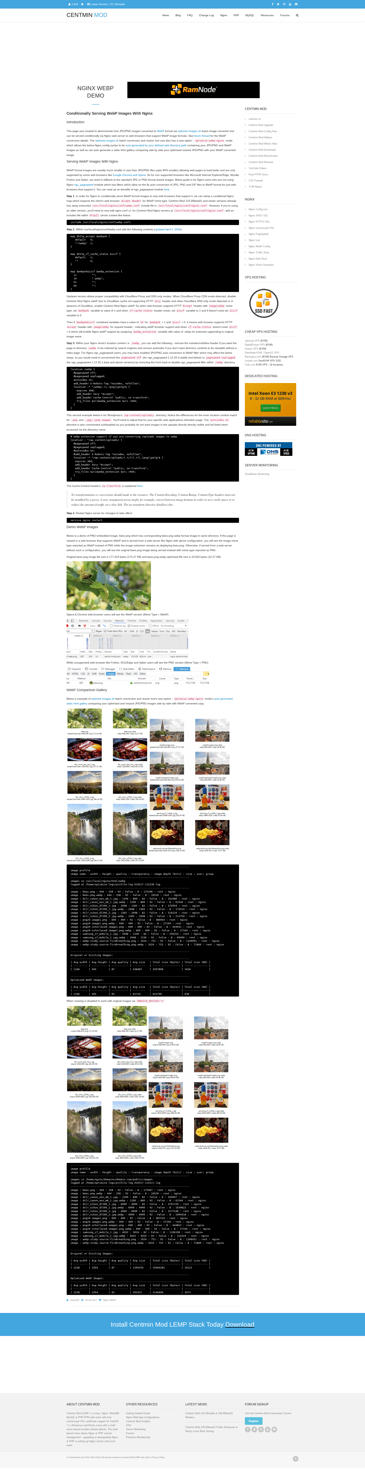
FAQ (190, 15)
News (165, 15)
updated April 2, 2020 (168, 229)
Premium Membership (138, 1437)
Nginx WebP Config (259, 246)
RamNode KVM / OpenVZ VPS (262, 352)
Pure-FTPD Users (258, 174)
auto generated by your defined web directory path (156, 145)
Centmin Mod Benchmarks (263, 155)
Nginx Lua (254, 240)
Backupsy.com (253, 356)
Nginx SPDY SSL (258, 215)
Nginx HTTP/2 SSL (259, 221)
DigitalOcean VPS (255, 344)
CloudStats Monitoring (257, 474)
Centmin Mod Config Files (263, 131)
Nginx (223, 15)
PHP (236, 15)
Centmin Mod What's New (263, 143)
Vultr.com (250, 364)
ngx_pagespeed (84, 184)
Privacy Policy (158, 1457)
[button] (254, 1421)
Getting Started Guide (138, 1413)
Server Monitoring (135, 1429)
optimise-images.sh (189, 131)
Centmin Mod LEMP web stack (136, 1457)
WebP (160, 131)
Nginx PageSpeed (258, 234)
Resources (267, 15)
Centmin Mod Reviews (261, 162)
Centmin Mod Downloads (262, 149)
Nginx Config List (258, 209)
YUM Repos (255, 186)
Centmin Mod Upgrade (261, 125)
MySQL (249, 15)
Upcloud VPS (252, 340)
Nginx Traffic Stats (259, 252)
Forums (285, 15)
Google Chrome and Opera (129, 174)
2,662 (75, 4)
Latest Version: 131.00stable (108, 4)
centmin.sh (255, 119)
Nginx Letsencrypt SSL (261, 227)
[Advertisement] (182, 50)
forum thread (201, 135)
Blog (178, 15)
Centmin (87, 15)
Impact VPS (251, 348)
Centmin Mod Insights (138, 1421)
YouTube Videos (258, 168)
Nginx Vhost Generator (261, 264)
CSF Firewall (256, 180)
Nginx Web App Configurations (142, 1417)
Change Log (206, 15)
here (166, 189)
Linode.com (251, 360)
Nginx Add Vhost (258, 258)
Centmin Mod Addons (260, 137)
